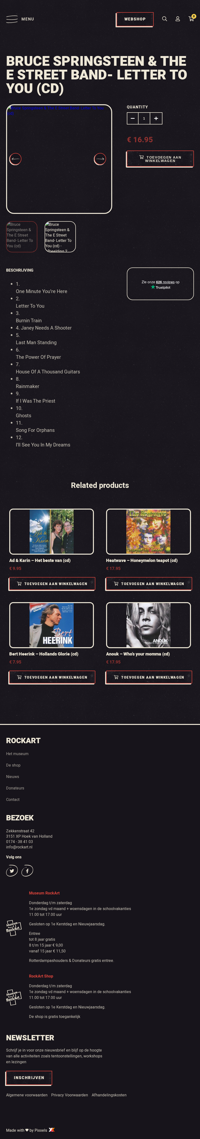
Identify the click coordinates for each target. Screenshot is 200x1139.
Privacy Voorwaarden (69, 1095)
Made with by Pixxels (27, 1130)
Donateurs (15, 788)
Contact (13, 799)
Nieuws (12, 776)
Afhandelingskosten (109, 1095)
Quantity (137, 107)
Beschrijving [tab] (19, 270)
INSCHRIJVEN (29, 1078)
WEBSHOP (135, 19)
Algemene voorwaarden (27, 1095)
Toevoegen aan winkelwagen (163, 159)
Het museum (17, 753)
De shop (13, 765)
